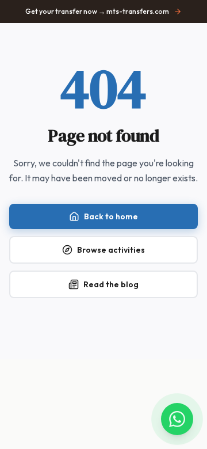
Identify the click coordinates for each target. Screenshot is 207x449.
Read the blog (111, 284)
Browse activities (111, 250)
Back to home (111, 216)
